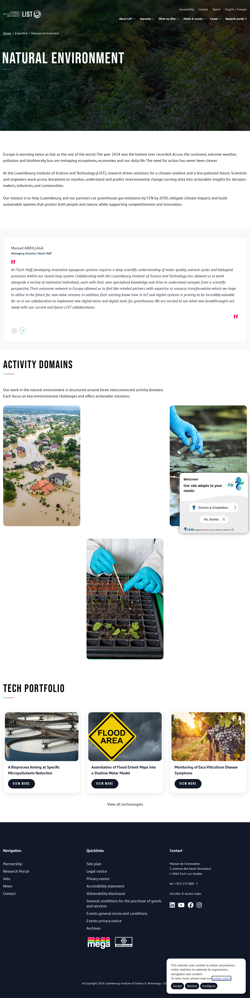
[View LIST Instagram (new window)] (199, 905)
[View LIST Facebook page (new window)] (191, 905)
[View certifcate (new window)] (123, 946)
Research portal (235, 19)
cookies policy (221, 978)
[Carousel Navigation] (125, 331)
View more (21, 784)
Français (242, 9)
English (229, 9)
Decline (192, 986)
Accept (177, 986)
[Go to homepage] (22, 14)
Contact (203, 9)
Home (7, 33)
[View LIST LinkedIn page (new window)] (172, 905)
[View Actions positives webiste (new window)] (99, 948)
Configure (208, 986)
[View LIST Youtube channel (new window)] (181, 905)
